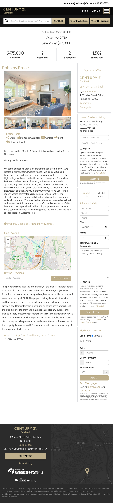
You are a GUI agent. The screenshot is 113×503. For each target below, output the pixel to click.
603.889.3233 (25, 444)
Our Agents (85, 107)
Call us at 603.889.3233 (96, 3)
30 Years (98, 335)
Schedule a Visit (101, 194)
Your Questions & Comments (89, 244)
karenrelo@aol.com (74, 3)
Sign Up (96, 10)
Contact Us (85, 103)
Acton (44, 335)
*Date (83, 222)
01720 (53, 335)
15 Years (87, 340)
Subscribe (94, 178)
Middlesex (34, 335)
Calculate (94, 377)
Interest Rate (87, 367)
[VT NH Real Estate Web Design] (25, 471)
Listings (16, 335)
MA (24, 335)
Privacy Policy (101, 173)
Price (82, 348)
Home (7, 335)
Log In (85, 10)
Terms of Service (86, 322)
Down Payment (88, 357)
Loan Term (85, 335)
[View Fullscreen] (8, 250)
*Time (83, 232)
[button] (58, 21)
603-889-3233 (89, 91)
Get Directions (61, 278)
